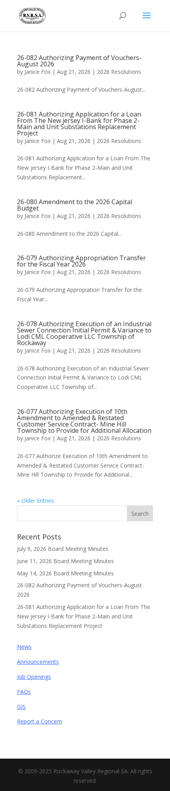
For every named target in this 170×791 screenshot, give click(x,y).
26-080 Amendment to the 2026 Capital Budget (74, 204)
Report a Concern (39, 721)
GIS (21, 706)
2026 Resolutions (119, 71)
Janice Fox (38, 71)
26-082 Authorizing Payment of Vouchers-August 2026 (79, 60)
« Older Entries (35, 500)
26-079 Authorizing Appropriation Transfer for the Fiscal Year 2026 (81, 261)
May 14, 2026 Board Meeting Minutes (65, 573)
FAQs (24, 691)
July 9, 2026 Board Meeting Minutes (62, 548)
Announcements (38, 661)
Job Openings (34, 676)
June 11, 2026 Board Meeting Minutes (65, 561)
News (24, 646)
